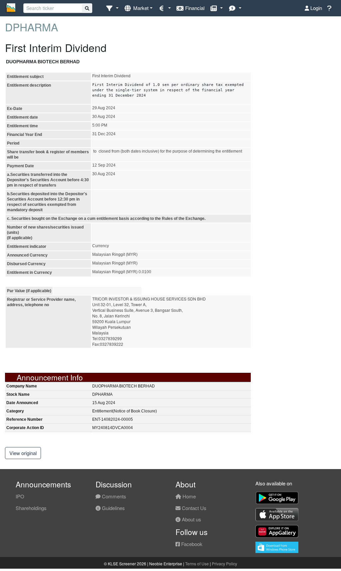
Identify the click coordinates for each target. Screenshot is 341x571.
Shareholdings (31, 507)
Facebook (191, 543)
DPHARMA (31, 26)
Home (188, 496)
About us (190, 519)
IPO (20, 496)
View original (23, 452)
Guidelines (113, 507)
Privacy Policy (224, 563)
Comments (113, 496)
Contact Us (193, 507)
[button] (112, 8)
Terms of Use (197, 563)
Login (315, 7)
